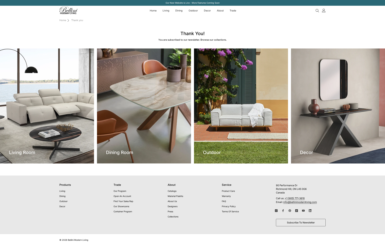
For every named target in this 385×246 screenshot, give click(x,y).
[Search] (317, 10)
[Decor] (338, 105)
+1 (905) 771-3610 (295, 198)
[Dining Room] (144, 105)
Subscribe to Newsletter (301, 222)
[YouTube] (303, 210)
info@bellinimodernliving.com (300, 202)
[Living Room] (47, 105)
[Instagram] (276, 210)
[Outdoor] (241, 105)
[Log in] (324, 10)
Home (62, 20)
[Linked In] (310, 210)
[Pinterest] (290, 210)
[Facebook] (283, 210)
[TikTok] (296, 210)
